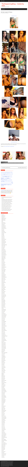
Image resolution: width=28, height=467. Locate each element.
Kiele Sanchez (3, 362)
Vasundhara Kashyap (4, 440)
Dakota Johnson (4, 342)
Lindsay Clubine (3, 370)
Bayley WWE (3, 292)
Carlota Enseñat (4, 310)
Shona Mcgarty (3, 401)
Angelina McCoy (4, 258)
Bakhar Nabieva (3, 289)
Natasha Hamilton (4, 382)
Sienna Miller (3, 402)
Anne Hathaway (3, 264)
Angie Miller (3, 259)
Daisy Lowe (3, 341)
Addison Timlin (3, 220)
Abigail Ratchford (4, 218)
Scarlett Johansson (4, 391)
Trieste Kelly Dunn (4, 433)
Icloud (6, 174)
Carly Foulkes (3, 311)
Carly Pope (3, 312)
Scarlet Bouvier (3, 389)
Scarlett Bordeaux (4, 390)
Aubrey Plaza (3, 284)
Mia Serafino (3, 379)
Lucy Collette (3, 371)
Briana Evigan (3, 302)
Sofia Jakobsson (6, 181)
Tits (6, 184)
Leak (3, 176)
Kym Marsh (3, 364)
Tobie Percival (3, 432)
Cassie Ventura (3, 322)
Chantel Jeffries (4, 329)
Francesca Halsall (4, 348)
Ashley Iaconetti (4, 279)
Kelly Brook (3, 361)
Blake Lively (3, 299)
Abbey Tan (3, 214)
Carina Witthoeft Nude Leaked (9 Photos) (7, 209)
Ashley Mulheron (4, 282)
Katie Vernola (3, 359)
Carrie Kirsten (3, 318)
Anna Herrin (3, 261)
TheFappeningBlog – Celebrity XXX (13, 5)
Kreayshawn (3, 363)
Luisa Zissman (3, 372)
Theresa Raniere (4, 429)
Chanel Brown (3, 328)
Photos (2, 180)
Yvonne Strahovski (4, 453)
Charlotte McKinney (4, 330)
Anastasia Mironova (4, 254)
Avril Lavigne (3, 288)
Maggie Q (3, 373)
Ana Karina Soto (4, 250)
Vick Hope (3, 441)
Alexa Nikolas (3, 231)
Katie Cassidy (3, 358)
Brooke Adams (3, 304)
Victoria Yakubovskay (4, 443)
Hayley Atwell (3, 349)
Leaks (8, 176)
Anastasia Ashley (4, 253)
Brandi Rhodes (3, 301)
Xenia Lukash (3, 449)
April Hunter (3, 268)
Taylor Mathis (3, 422)
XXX (3, 185)
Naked (2, 178)
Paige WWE (3, 383)
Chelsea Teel (3, 331)
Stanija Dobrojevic (4, 410)
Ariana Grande (3, 271)
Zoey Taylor (3, 457)
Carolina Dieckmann (4, 314)
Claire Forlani (3, 338)
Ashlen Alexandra (4, 274)
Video (11, 184)
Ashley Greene (3, 278)
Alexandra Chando (4, 232)
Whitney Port (3, 447)
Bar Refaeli (3, 290)
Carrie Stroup (3, 319)
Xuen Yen (3, 450)
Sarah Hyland (3, 388)
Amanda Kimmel (4, 241)
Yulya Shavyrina (3, 451)
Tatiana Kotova (3, 420)
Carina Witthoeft (4, 309)
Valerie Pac (3, 438)
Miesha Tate (3, 381)
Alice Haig (3, 233)
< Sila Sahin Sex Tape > (14, 15)
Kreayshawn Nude (7, 175)
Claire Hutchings (4, 339)
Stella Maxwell (3, 411)
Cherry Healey (3, 332)
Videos (2, 185)
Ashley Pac (3, 283)
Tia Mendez (3, 430)
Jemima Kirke (3, 353)
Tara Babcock (3, 419)
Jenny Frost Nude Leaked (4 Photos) (6, 210)
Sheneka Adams (3, 400)
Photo (10, 178)
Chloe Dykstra (3, 333)
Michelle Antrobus (4, 380)
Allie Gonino (3, 238)
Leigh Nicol (3, 368)
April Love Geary (4, 269)
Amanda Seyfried (4, 242)
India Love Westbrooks (4, 352)
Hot (4, 174)
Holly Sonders (3, 350)
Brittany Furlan (3, 303)
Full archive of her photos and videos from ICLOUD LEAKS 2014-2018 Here (14, 29)
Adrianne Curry (3, 222)
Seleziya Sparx (3, 392)
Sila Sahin (3, 403)
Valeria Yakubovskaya (4, 437)
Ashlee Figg (3, 273)
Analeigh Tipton (4, 252)
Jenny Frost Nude (4, 175)
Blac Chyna (3, 298)
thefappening (6, 13)
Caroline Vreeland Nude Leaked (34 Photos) (7, 201)
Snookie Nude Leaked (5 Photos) (6, 167)
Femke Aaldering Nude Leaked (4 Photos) (7, 200)
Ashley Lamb (3, 281)
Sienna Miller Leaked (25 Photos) (22, 167)
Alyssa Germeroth (4, 239)
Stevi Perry (3, 412)
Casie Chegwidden (4, 321)
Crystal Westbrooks (4, 340)
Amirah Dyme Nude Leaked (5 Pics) (6, 208)
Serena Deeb (3, 393)
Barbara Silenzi (3, 291)
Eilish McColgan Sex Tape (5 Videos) (6, 204)
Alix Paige (3, 234)
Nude (8, 178)
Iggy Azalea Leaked (9, 174)
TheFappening (2, 190)
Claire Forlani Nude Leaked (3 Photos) (6, 202)
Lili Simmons (3, 369)
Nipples (5, 178)
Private (5, 180)
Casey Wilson (3, 320)
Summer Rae (3, 413)
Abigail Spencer (3, 219)
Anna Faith (3, 260)
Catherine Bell (3, 324)
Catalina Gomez (4, 323)
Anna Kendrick (3, 262)
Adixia (2, 221)
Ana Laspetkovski (4, 251)
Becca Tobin (3, 293)
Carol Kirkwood (3, 313)
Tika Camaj (3, 431)
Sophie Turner (3, 409)
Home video (2, 174)
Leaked (5, 176)
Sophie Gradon (3, 408)
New (4, 178)
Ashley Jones (3, 280)
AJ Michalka (3, 224)
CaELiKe (3, 308)
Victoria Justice (3, 442)
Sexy (3, 181)
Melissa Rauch (3, 378)
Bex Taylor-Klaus (4, 294)
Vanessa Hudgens (4, 439)
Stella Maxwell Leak (10, 181)
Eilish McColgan (4, 343)
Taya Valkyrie (3, 421)
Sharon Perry (3, 398)
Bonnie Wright (3, 300)
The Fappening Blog (3, 461)
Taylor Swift (3, 423)
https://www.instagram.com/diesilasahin (9, 146)
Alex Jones (3, 229)
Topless (8, 184)
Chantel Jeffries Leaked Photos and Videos (7, 203)
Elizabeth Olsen (4, 344)
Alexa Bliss (3, 230)
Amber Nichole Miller (4, 244)
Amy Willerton (3, 249)
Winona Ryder (3, 448)
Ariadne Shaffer (3, 270)
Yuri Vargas (3, 452)
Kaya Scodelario (4, 360)
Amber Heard (3, 243)
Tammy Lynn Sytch (4, 417)
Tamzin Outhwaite (4, 418)
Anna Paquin (3, 263)
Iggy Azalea (3, 351)
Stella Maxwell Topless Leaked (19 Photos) (7, 199)
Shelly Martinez (3, 399)
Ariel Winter (3, 272)
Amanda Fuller (3, 240)
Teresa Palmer (3, 428)
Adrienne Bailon (4, 223)
